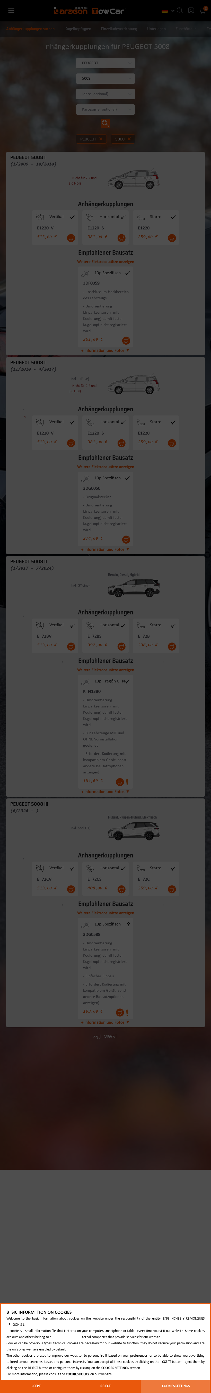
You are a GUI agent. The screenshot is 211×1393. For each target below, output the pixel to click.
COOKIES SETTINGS (176, 1386)
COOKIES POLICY (78, 1374)
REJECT (105, 1386)
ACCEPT (35, 1386)
